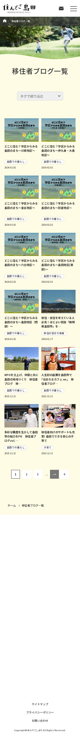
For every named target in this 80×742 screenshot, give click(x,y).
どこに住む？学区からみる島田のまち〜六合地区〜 (21, 263)
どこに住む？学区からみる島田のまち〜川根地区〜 (21, 148)
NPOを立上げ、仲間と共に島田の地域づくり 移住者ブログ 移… (21, 379)
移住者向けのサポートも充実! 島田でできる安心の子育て (58, 436)
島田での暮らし (16, 161)
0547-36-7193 (22, 662)
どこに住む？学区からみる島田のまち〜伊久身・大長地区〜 (58, 150)
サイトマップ (40, 704)
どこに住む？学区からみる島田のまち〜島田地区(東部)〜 (58, 265)
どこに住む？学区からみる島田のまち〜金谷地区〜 (21, 205)
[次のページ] (54, 474)
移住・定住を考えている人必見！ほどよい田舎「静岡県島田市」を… (58, 322)
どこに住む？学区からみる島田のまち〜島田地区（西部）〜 (21, 322)
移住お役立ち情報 (54, 333)
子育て (48, 447)
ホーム (12, 505)
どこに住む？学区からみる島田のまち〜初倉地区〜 (58, 205)
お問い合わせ (40, 721)
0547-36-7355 (22, 629)
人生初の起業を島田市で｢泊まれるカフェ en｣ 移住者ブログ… (57, 379)
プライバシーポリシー (40, 712)
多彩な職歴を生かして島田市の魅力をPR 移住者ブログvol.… (21, 436)
